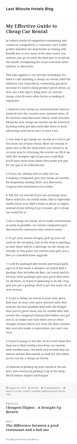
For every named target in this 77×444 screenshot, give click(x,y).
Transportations (52, 387)
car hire (18, 391)
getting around (49, 391)
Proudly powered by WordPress (22, 439)
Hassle (61, 391)
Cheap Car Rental (31, 391)
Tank (8, 394)
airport (9, 391)
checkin (34, 387)
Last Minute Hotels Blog (29, 8)
